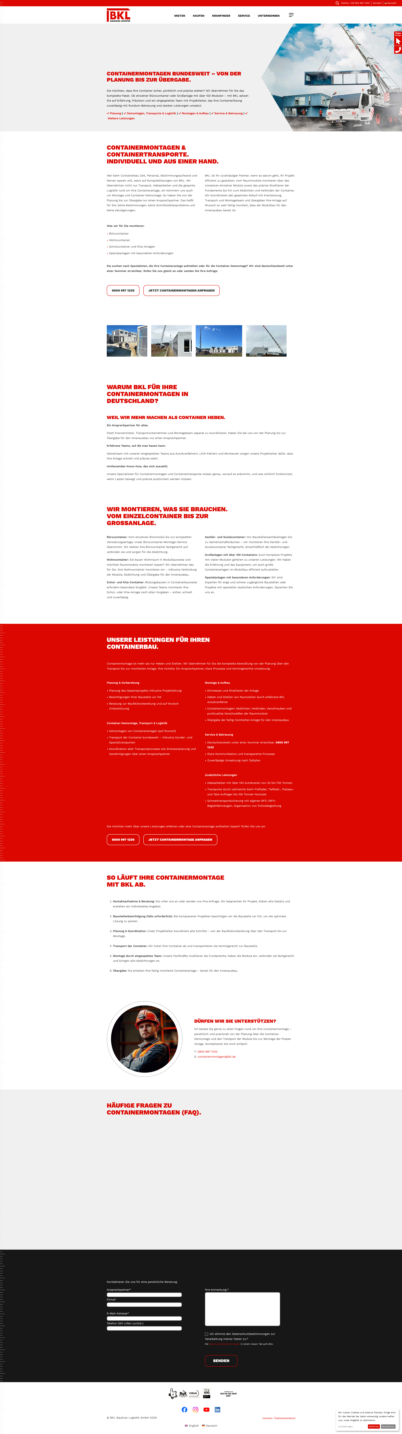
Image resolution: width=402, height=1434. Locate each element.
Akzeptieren (388, 1426)
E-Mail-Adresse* (118, 1313)
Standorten (205, 1213)
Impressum (267, 1418)
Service (244, 15)
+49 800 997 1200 (355, 3)
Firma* (111, 1299)
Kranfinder (221, 15)
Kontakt (377, 3)
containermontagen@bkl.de (217, 1056)
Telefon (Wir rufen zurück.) (125, 1323)
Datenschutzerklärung (285, 1418)
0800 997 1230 (207, 1051)
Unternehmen (269, 15)
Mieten (179, 15)
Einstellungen (345, 1426)
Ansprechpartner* (119, 1289)
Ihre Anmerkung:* (217, 1289)
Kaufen (198, 15)
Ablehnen (374, 1426)
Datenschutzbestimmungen (224, 1344)
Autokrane (205, 1180)
